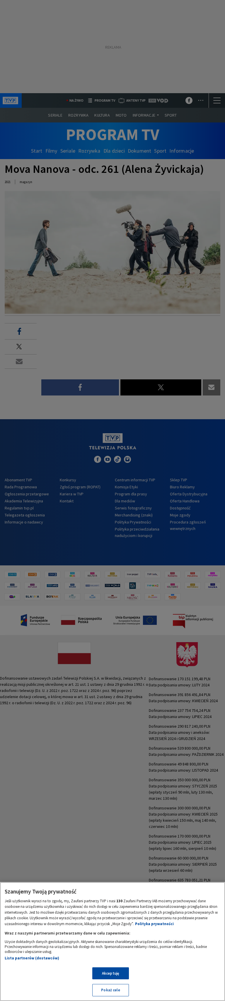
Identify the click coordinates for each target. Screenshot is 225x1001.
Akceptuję (110, 973)
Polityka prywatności (154, 923)
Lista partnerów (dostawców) (32, 958)
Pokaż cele (110, 990)
